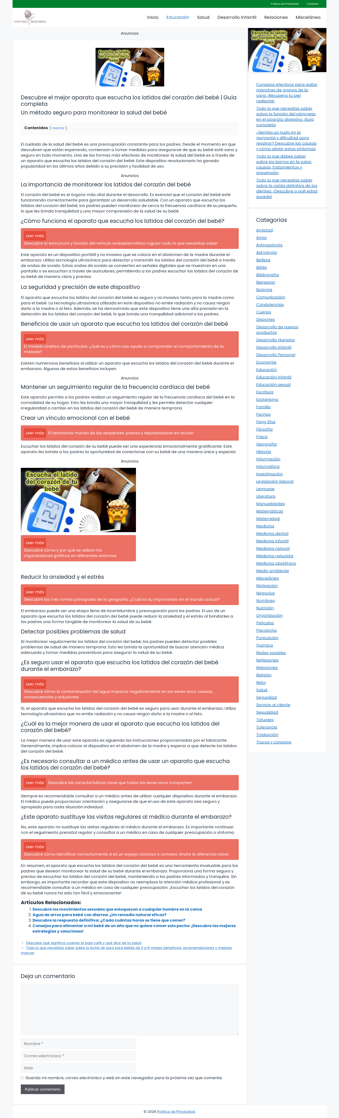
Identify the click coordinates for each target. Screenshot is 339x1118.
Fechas (263, 414)
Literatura (265, 496)
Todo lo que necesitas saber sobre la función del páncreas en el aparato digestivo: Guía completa (286, 117)
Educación (177, 17)
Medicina (265, 526)
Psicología (266, 630)
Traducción (267, 734)
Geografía (266, 444)
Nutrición (265, 608)
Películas (265, 623)
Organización (269, 615)
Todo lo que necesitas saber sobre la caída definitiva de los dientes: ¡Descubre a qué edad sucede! (286, 188)
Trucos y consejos (273, 742)
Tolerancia (266, 727)
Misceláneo (308, 17)
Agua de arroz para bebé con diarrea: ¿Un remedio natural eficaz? (99, 914)
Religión (264, 675)
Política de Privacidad (285, 4)
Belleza (263, 260)
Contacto (313, 4)
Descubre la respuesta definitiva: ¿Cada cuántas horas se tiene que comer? (109, 920)
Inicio (153, 17)
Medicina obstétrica (276, 563)
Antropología (269, 245)
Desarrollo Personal (275, 355)
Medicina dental (272, 533)
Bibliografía (267, 275)
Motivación (267, 585)
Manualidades (270, 503)
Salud (203, 17)
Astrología (266, 252)
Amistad (264, 230)
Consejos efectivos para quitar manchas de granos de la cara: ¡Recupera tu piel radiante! (286, 93)
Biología (264, 289)
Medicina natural (273, 548)
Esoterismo (267, 399)
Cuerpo (263, 312)
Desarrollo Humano (275, 340)
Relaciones (276, 17)
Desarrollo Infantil (236, 17)
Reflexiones (267, 660)
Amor (261, 237)
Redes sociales (271, 652)
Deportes (265, 319)
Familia (263, 407)
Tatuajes (264, 719)
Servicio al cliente (273, 705)
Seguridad (266, 697)
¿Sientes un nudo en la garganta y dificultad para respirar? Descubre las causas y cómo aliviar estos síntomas (286, 141)
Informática (268, 466)
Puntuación (267, 638)
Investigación (269, 474)
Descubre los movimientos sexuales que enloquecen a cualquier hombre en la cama (117, 909)
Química (264, 645)
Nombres (265, 600)
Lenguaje (265, 489)
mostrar (58, 128)
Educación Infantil (273, 377)
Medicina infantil (272, 541)
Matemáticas (269, 511)
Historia (263, 451)
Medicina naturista (274, 556)
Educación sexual (273, 384)
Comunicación (270, 297)
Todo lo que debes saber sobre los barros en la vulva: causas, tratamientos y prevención (284, 164)
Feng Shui (265, 422)
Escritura (264, 392)
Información (268, 459)
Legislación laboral (274, 481)
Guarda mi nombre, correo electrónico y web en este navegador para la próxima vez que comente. (124, 1078)
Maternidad (268, 518)
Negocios (265, 593)
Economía (266, 362)
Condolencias (270, 304)
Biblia (261, 267)
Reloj (261, 682)
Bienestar (265, 282)
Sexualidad (267, 712)
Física (262, 436)
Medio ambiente (272, 571)
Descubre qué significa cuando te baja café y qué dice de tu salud (83, 943)
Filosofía (264, 429)
